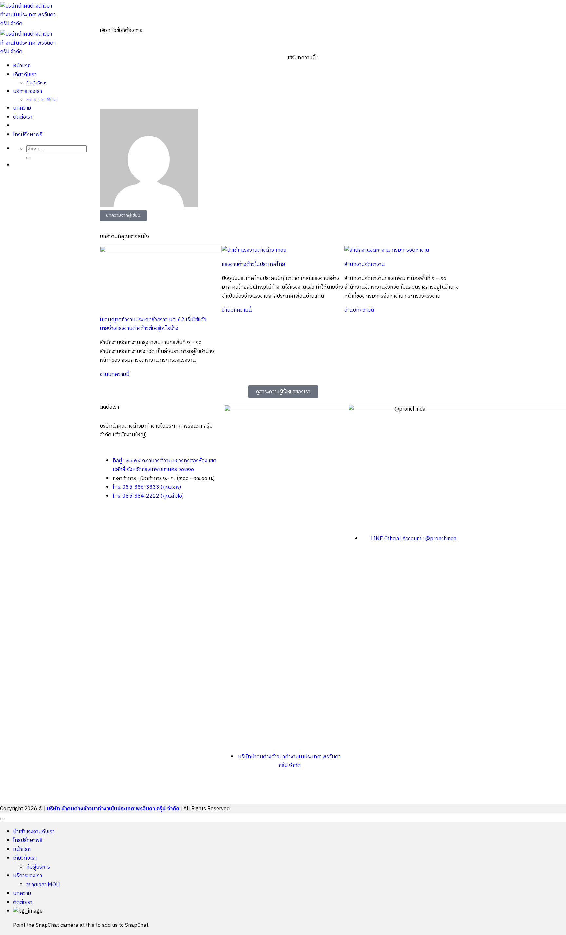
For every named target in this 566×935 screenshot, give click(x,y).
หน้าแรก (22, 849)
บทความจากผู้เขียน (123, 215)
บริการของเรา (27, 875)
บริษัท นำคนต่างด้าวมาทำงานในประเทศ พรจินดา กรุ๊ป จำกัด (113, 808)
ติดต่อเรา (22, 902)
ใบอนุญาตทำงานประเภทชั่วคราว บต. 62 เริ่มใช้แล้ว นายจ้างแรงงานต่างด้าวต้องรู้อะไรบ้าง (153, 324)
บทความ (22, 893)
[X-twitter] (250, 790)
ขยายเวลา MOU (43, 884)
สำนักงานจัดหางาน (364, 264)
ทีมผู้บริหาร (38, 867)
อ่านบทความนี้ (114, 374)
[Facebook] (232, 790)
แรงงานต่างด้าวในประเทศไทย (253, 264)
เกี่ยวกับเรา (25, 858)
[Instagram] (267, 790)
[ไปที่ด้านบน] (2, 819)
